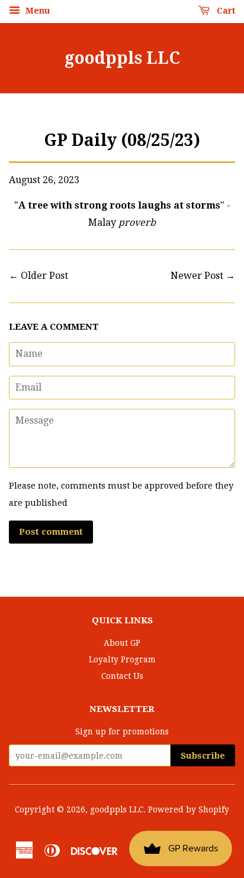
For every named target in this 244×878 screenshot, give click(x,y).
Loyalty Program (122, 659)
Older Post (44, 275)
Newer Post (197, 275)
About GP (122, 643)
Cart (224, 10)
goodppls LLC (122, 58)
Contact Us (122, 676)
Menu (36, 10)
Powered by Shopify (188, 809)
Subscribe (203, 755)
